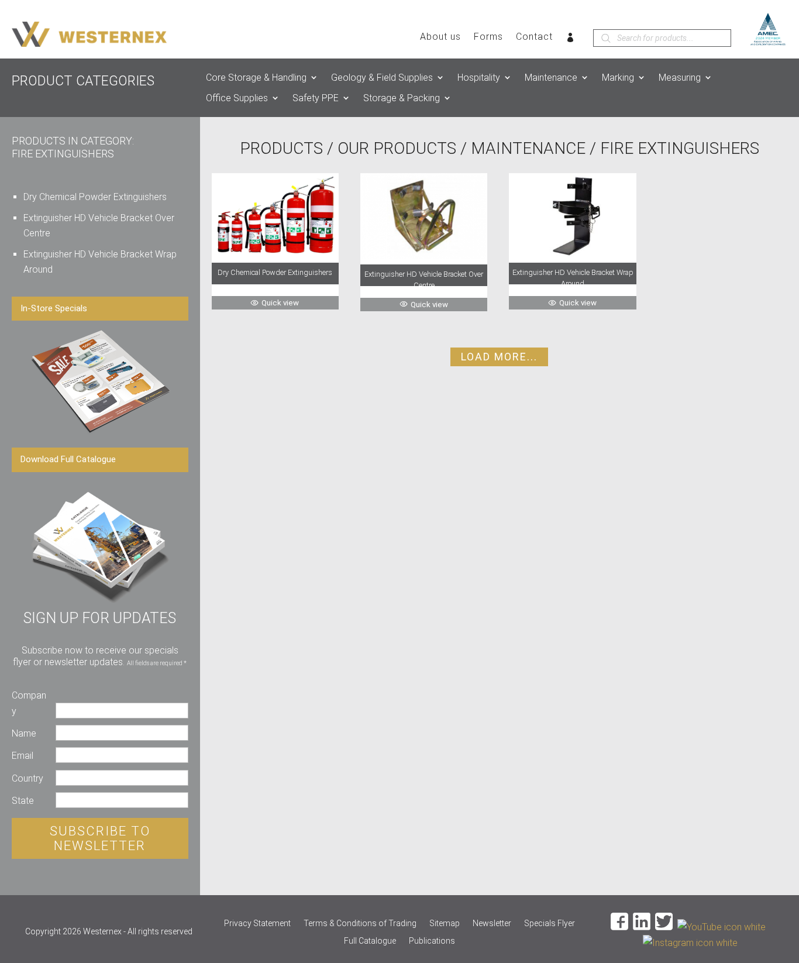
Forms (488, 37)
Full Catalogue (370, 941)
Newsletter (492, 923)
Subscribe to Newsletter (100, 838)
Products (281, 148)
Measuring (680, 77)
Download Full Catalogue (68, 459)
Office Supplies (237, 98)
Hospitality (478, 77)
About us (440, 37)
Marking (618, 77)
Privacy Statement (257, 923)
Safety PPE (315, 98)
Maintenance (551, 77)
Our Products (396, 148)
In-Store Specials (53, 308)
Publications (432, 941)
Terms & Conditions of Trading (360, 923)
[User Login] (571, 40)
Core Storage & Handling (256, 77)
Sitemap (444, 923)
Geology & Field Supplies (382, 77)
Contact (534, 37)
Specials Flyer (549, 923)
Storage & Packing (401, 98)
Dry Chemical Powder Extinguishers (95, 196)
